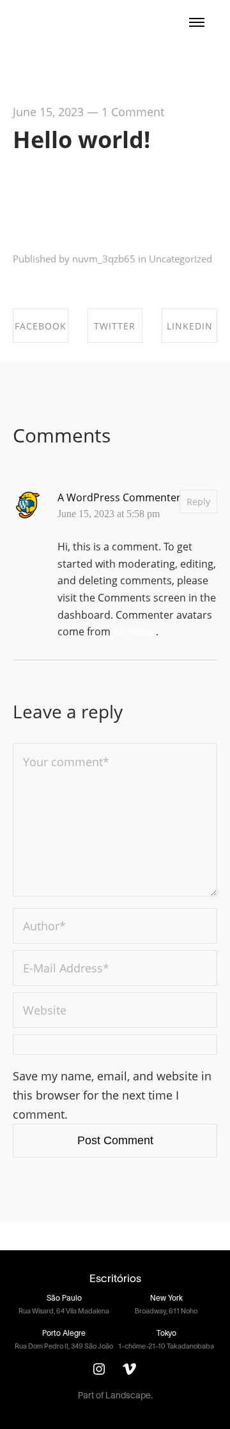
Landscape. (129, 1396)
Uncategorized (180, 258)
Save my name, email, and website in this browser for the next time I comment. (112, 1095)
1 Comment (133, 111)
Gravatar (134, 631)
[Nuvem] (57, 22)
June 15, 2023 (48, 111)
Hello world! (81, 139)
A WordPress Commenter (119, 497)
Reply (198, 501)
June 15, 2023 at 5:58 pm (108, 514)
